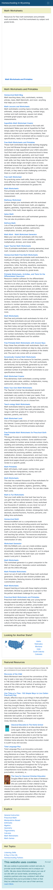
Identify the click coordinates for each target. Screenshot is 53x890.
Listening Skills (10, 852)
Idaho (38, 641)
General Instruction (11, 815)
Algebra (7, 825)
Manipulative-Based (12, 820)
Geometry (8, 828)
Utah (39, 649)
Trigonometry (9, 830)
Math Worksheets (11, 836)
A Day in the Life (10, 855)
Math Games (9, 838)
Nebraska (39, 644)
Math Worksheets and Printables (19, 79)
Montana (38, 646)
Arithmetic (8, 823)
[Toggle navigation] (48, 3)
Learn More (8, 884)
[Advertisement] (26, 50)
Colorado (38, 654)
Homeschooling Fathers (13, 858)
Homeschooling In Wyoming (16, 3)
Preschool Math (10, 818)
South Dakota (38, 652)
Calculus (7, 833)
